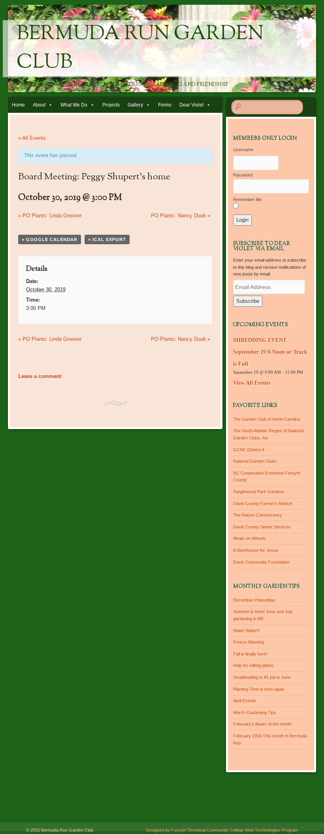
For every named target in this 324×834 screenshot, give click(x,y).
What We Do (73, 105)
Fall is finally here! (250, 654)
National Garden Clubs (255, 461)
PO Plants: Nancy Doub (180, 215)
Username (243, 149)
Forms (164, 105)
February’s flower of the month (262, 724)
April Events (244, 700)
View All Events (251, 383)
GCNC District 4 (248, 449)
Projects (111, 105)
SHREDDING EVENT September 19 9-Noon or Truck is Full (270, 352)
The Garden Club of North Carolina (266, 419)
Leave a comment (39, 376)
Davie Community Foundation (261, 562)
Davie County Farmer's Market (262, 503)
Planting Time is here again (258, 689)
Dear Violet (191, 105)
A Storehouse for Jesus (255, 550)
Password (242, 175)
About (39, 105)
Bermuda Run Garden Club (140, 48)
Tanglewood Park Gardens (258, 491)
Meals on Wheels (249, 538)
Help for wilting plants (253, 665)
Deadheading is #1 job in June (261, 677)
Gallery (135, 105)
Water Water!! (246, 630)
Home (18, 105)
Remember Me (247, 199)
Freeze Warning (248, 642)
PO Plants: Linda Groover (49, 215)
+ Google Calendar (49, 239)
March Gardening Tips (254, 712)
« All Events (32, 138)
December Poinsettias (254, 600)
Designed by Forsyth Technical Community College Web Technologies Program (222, 830)
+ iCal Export (107, 239)
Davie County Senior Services (262, 526)
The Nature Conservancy (257, 515)
